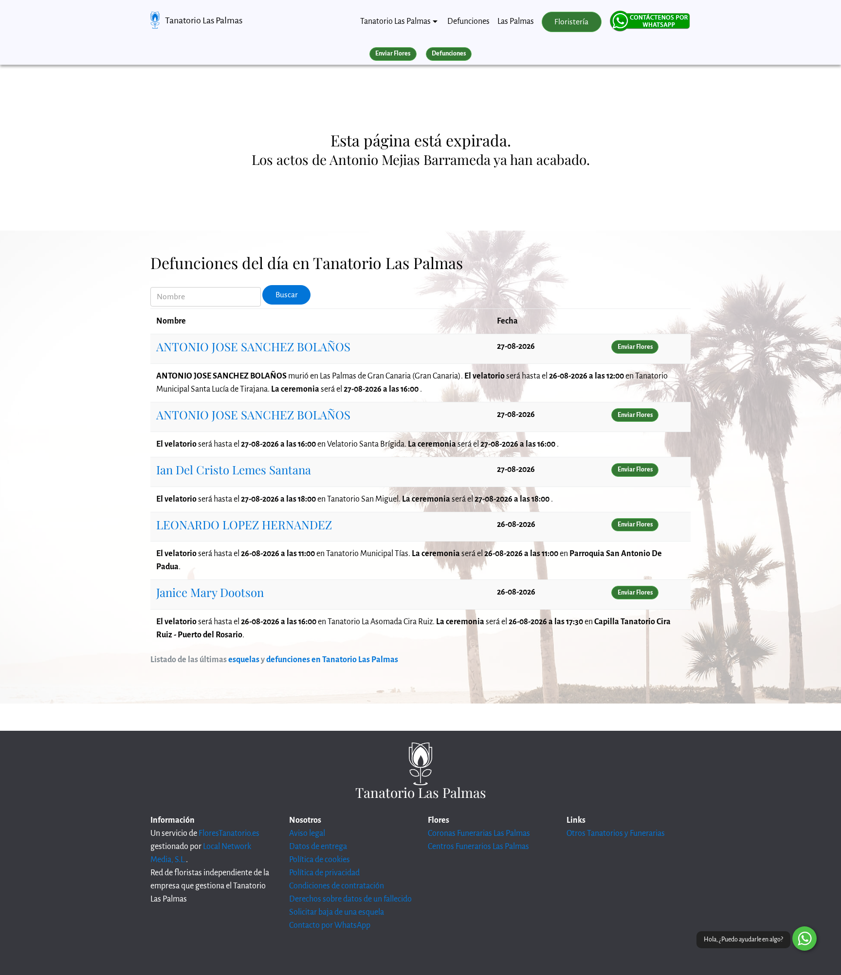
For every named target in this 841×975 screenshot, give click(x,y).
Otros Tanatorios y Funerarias (616, 833)
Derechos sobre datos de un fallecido (350, 899)
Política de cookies (319, 859)
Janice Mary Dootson (210, 592)
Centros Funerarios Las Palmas (478, 846)
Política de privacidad (324, 872)
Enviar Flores (392, 53)
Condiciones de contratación (336, 886)
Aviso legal (307, 833)
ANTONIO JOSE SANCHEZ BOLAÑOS (253, 346)
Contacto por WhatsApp (329, 925)
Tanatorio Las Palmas (203, 20)
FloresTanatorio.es (229, 833)
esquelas (243, 659)
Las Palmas (515, 21)
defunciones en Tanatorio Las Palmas (332, 659)
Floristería (571, 22)
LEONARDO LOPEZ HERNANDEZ (244, 524)
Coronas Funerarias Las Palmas (479, 833)
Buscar (286, 294)
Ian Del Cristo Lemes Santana (233, 469)
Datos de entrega (318, 846)
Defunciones (468, 21)
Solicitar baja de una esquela (336, 912)
